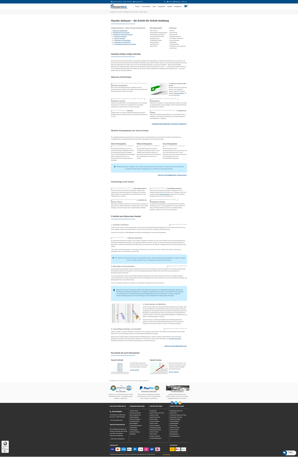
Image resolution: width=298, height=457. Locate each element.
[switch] (5, 451)
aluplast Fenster (154, 415)
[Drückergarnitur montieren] (121, 188)
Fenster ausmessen (175, 419)
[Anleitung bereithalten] (162, 110)
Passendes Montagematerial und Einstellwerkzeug (169, 124)
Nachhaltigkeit (134, 423)
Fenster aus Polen (175, 427)
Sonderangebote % (175, 436)
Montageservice (174, 434)
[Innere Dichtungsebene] (174, 145)
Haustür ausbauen (179, 93)
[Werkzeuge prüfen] (163, 98)
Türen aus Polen (174, 430)
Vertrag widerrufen (151, 454)
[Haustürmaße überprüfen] (128, 83)
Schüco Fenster (154, 432)
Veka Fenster (153, 434)
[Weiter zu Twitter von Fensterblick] (176, 402)
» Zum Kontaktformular (116, 420)
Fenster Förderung (135, 432)
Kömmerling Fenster (155, 427)
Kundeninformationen (136, 425)
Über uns (185, 1)
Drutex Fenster (154, 419)
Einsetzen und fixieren (120, 36)
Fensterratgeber (174, 423)
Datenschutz (133, 454)
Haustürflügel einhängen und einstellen (125, 44)
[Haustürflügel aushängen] (157, 188)
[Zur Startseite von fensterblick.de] (118, 8)
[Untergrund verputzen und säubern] (127, 98)
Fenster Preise (173, 425)
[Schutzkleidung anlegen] (118, 110)
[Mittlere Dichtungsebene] (148, 145)
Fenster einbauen (174, 421)
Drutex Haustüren (154, 421)
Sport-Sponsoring (134, 421)
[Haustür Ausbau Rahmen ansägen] (159, 94)
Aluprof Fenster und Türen (157, 413)
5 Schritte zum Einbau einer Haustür (122, 34)
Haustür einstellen (165, 194)
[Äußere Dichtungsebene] (122, 145)
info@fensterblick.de (117, 1)
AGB (138, 454)
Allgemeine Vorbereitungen (120, 30)
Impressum (127, 454)
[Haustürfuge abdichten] (125, 322)
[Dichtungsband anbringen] (163, 199)
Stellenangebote (134, 417)
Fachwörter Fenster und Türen (178, 415)
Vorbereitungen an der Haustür (121, 32)
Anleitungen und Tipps (176, 417)
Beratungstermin (138, 1)
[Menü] (8, 442)
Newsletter (133, 434)
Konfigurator (178, 1)
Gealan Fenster (154, 423)
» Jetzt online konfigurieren (117, 439)
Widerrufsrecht (143, 454)
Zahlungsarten (134, 430)
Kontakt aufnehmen (135, 413)
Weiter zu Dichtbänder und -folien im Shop (172, 175)
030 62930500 (128, 1)
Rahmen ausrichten (120, 38)
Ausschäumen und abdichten (123, 42)
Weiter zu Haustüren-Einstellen (175, 346)
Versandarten (133, 427)
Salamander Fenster (155, 430)
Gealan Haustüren (155, 425)
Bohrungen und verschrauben (123, 40)
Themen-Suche (134, 411)
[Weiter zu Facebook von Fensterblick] (172, 402)
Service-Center (174, 432)
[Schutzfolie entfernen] (123, 199)
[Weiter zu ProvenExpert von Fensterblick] (179, 402)
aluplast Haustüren (155, 417)
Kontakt (170, 1)
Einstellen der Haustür (175, 338)
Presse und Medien (135, 419)
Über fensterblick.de (135, 415)
